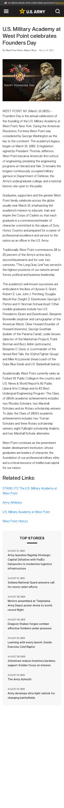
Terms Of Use (14, 793)
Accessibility (37, 793)
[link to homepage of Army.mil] (32, 10)
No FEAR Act (15, 797)
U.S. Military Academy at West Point (26, 512)
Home (13, 788)
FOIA (56, 793)
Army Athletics (12, 502)
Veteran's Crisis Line (42, 797)
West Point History (15, 521)
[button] (2, 7)
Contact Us (30, 788)
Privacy (48, 788)
